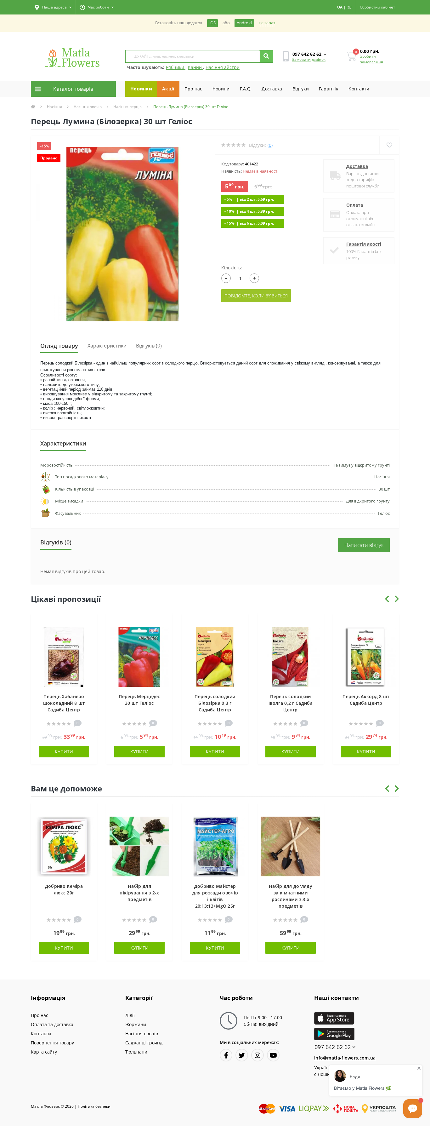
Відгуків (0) (149, 345)
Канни (195, 67)
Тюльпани (136, 1052)
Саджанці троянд (143, 1043)
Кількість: (231, 268)
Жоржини (135, 1024)
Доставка (272, 89)
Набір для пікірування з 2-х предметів (139, 892)
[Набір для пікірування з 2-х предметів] (139, 846)
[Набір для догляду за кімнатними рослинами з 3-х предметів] (290, 846)
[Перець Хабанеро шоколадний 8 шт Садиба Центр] (64, 656)
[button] (53, 7)
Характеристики (107, 345)
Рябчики (175, 67)
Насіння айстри (223, 67)
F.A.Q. (246, 89)
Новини (221, 89)
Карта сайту (44, 1052)
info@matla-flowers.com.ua (345, 1058)
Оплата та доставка (52, 1024)
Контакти (358, 89)
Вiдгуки (300, 89)
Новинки (141, 89)
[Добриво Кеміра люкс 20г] (64, 846)
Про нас (193, 89)
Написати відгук (364, 545)
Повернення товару (52, 1043)
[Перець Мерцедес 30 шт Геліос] (139, 656)
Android (244, 23)
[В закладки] (89, 622)
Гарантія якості (363, 244)
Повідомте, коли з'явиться (256, 296)
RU (349, 7)
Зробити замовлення (371, 59)
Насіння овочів (88, 106)
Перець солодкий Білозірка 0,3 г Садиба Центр (215, 703)
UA (339, 7)
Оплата (354, 205)
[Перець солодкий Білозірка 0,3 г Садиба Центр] (215, 656)
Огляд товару (59, 345)
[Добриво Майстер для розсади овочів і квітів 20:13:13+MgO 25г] (215, 846)
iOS (212, 23)
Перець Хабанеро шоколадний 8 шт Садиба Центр (64, 703)
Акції (168, 89)
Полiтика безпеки (94, 1106)
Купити (64, 752)
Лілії (130, 1015)
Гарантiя (328, 89)
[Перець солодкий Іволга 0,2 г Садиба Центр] (290, 656)
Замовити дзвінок (308, 59)
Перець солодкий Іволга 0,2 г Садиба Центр (291, 703)
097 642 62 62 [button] (332, 1047)
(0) (270, 145)
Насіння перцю (127, 106)
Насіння (54, 106)
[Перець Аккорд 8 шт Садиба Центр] (366, 656)
